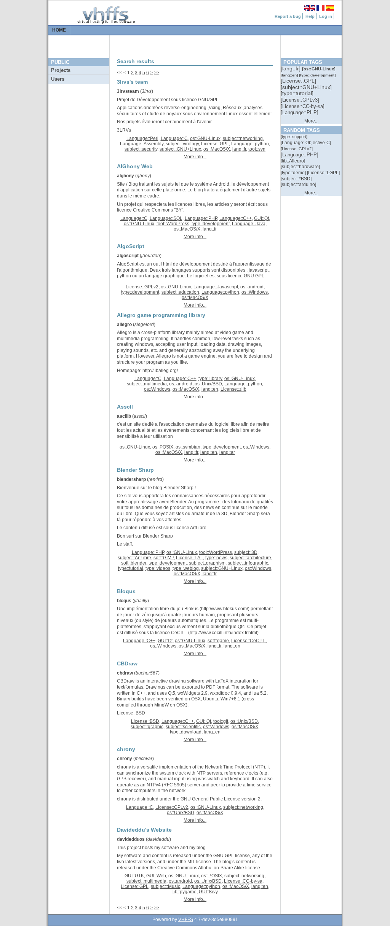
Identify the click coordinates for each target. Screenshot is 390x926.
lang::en (209, 389)
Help (310, 16)
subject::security (141, 149)
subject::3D (245, 552)
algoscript (128, 255)
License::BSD (145, 721)
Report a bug (288, 16)
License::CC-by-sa (243, 881)
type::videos (157, 568)
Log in (325, 16)
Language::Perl (142, 138)
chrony (124, 758)
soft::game (218, 640)
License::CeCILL (248, 640)
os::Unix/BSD (208, 384)
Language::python (250, 143)
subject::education (180, 292)
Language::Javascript (215, 287)
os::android (252, 287)
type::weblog (186, 568)
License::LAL (189, 557)
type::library (210, 378)
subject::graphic (147, 726)
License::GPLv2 (142, 287)
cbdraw (125, 673)
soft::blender (133, 563)
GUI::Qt (261, 218)
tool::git (220, 721)
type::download (185, 732)
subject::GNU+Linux (180, 149)
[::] (291, 68)
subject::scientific (183, 726)
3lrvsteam (128, 91)
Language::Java (248, 223)
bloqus (124, 600)
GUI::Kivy (208, 891)
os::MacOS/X (216, 149)
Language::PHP (201, 218)
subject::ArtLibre (134, 557)
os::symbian (188, 447)
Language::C (174, 138)
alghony (125, 175)
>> (156, 72)
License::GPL (215, 143)
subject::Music (165, 886)
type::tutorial (130, 568)
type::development (211, 223)
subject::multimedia (147, 384)
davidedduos (131, 839)
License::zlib (233, 389)
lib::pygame (185, 891)
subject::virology (182, 143)
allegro (124, 324)
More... (311, 121)
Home (59, 30)
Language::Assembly (141, 143)
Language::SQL (166, 218)
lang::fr (239, 149)
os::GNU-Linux (205, 138)
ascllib (124, 416)
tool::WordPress (173, 223)
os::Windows (254, 292)
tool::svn (256, 149)
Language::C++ (235, 218)
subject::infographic (248, 563)
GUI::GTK (134, 875)
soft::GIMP (163, 557)
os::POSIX (162, 447)
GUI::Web (156, 875)
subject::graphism (207, 563)
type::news (216, 557)
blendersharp (131, 479)
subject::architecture (250, 557)
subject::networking (243, 138)
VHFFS (185, 919)
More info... (195, 156)
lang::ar (227, 452)
